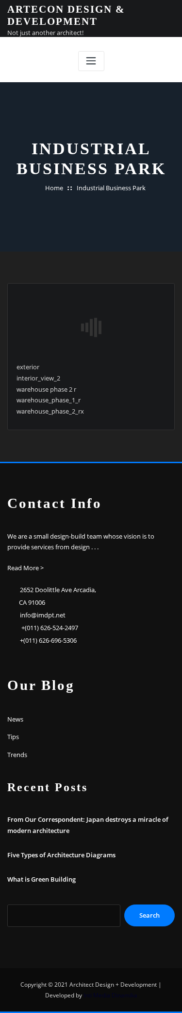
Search (149, 915)
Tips (13, 736)
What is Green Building (41, 879)
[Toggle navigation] (91, 61)
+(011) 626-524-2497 (49, 627)
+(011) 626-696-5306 (48, 640)
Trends (17, 754)
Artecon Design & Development (66, 15)
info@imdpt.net (43, 615)
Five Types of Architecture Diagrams (61, 854)
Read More (23, 567)
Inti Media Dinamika (110, 995)
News (15, 719)
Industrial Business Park (111, 187)
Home (54, 187)
